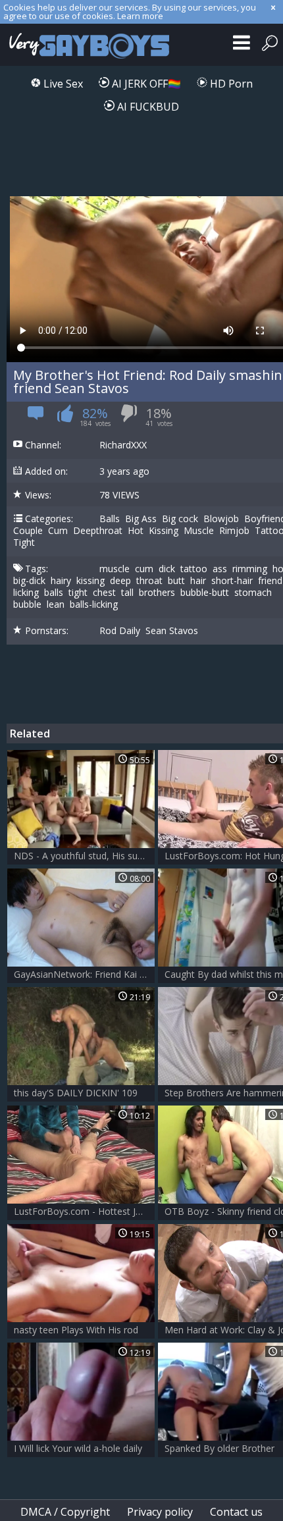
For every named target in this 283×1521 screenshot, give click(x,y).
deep (120, 580)
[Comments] (36, 417)
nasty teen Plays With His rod (76, 1329)
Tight (24, 542)
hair (198, 580)
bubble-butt (204, 592)
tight (78, 592)
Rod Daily (119, 630)
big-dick (29, 580)
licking (26, 592)
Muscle (199, 530)
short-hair (232, 580)
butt (176, 580)
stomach (253, 592)
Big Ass (141, 518)
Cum (58, 530)
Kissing (163, 530)
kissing (90, 580)
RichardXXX (123, 445)
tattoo (193, 569)
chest (104, 592)
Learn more (140, 16)
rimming (249, 569)
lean (55, 604)
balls (53, 592)
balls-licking (94, 604)
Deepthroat (97, 530)
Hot (135, 530)
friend (270, 580)
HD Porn (230, 83)
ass (220, 569)
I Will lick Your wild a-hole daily (78, 1448)
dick (167, 569)
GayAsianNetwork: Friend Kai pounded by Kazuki (84, 974)
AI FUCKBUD (147, 106)
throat (149, 580)
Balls (109, 518)
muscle (114, 569)
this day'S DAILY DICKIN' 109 (76, 1092)
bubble (27, 604)
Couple (28, 530)
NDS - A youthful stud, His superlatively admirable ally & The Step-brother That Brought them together (84, 855)
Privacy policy (160, 1512)
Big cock (180, 518)
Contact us (236, 1512)
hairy (61, 580)
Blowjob (221, 518)
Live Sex (62, 83)
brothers (157, 592)
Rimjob (234, 530)
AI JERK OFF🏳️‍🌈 (145, 83)
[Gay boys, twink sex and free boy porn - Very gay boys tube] (87, 45)
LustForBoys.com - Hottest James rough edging (84, 1211)
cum (144, 569)
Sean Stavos (171, 630)
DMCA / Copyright (65, 1512)
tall (127, 592)
